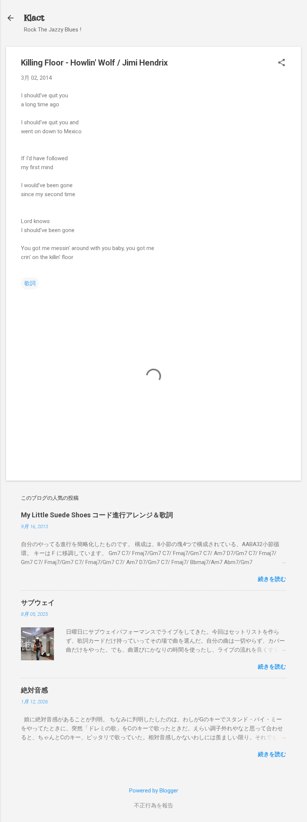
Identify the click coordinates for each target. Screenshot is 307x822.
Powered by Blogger (153, 790)
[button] (281, 63)
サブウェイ (38, 602)
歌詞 (30, 283)
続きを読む (272, 579)
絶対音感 (34, 690)
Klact (34, 17)
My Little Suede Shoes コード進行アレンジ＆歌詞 (97, 515)
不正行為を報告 (153, 805)
